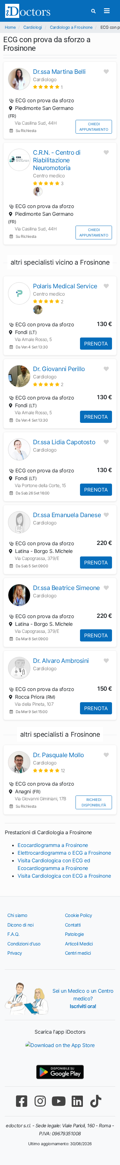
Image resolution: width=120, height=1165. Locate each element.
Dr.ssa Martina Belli (59, 71)
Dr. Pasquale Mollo (58, 755)
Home (10, 27)
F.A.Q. (13, 934)
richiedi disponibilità (94, 802)
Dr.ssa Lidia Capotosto (64, 442)
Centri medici (78, 953)
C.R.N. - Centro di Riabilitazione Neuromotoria (57, 160)
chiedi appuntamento (93, 127)
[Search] (93, 11)
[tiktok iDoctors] (96, 1101)
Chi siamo (17, 915)
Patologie (74, 934)
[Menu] (107, 11)
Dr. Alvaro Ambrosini (61, 660)
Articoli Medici (79, 943)
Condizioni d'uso (24, 943)
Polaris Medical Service (65, 286)
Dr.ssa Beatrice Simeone (66, 588)
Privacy (14, 953)
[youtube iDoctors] (59, 1101)
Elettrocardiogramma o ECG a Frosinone (64, 853)
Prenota (96, 343)
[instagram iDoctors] (40, 1101)
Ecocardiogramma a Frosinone (53, 845)
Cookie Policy (78, 915)
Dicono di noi (20, 925)
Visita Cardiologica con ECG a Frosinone (64, 876)
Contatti (73, 925)
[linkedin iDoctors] (77, 1101)
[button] (47, 86)
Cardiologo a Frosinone (71, 27)
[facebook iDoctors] (22, 1101)
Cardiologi (32, 27)
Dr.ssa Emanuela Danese (67, 515)
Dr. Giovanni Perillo (59, 369)
